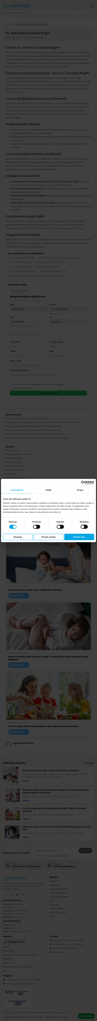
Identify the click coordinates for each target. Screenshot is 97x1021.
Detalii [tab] (48, 490)
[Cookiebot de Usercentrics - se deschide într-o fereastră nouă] (83, 483)
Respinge (18, 537)
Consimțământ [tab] (16, 490)
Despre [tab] (80, 490)
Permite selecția (49, 537)
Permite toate (79, 537)
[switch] (36, 527)
